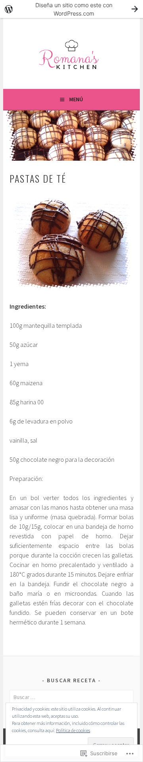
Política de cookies (73, 730)
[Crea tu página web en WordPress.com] (71, 9)
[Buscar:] (71, 697)
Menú (76, 99)
